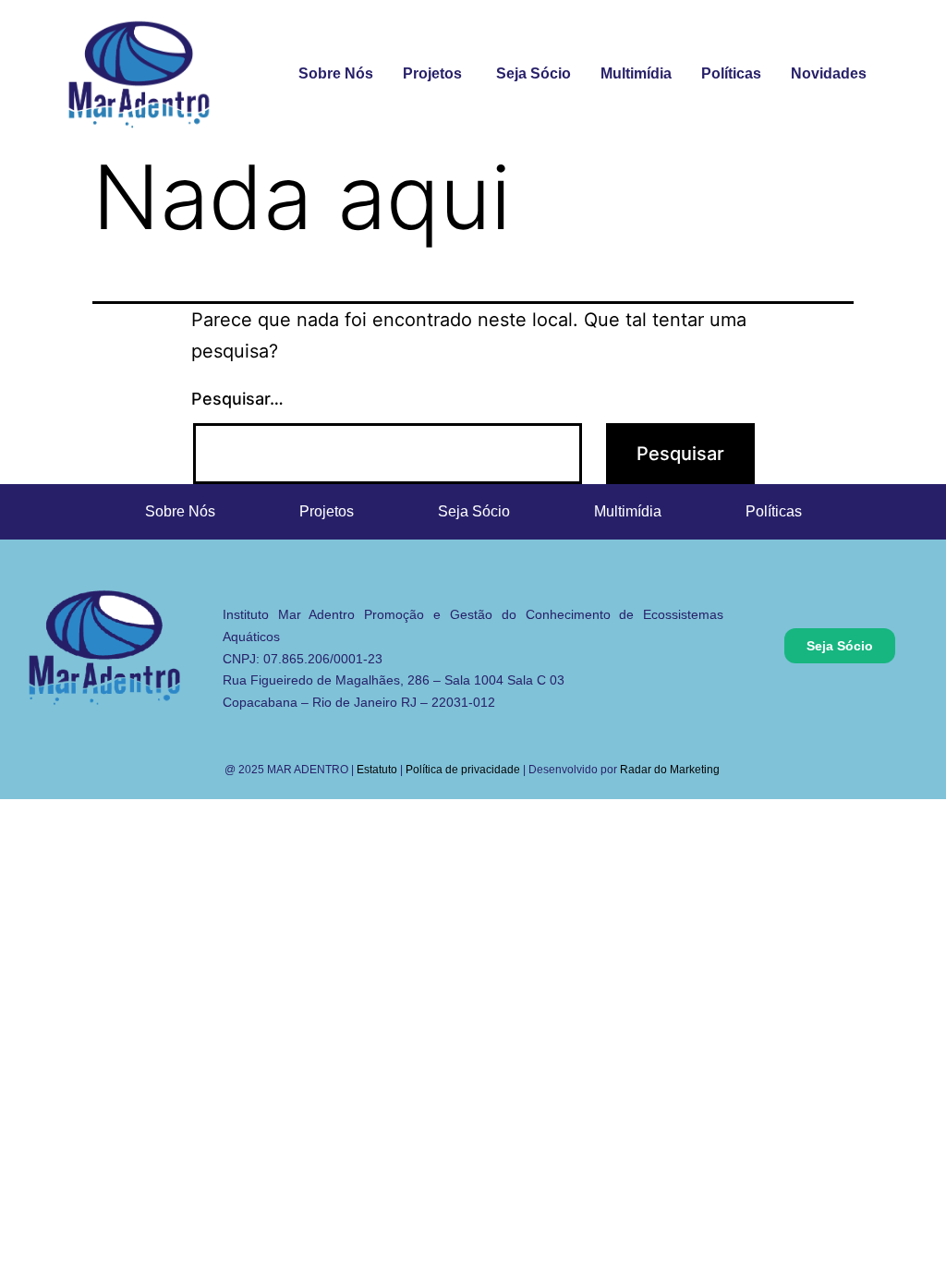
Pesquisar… (237, 398)
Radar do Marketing (671, 769)
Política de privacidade (463, 769)
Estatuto (377, 769)
